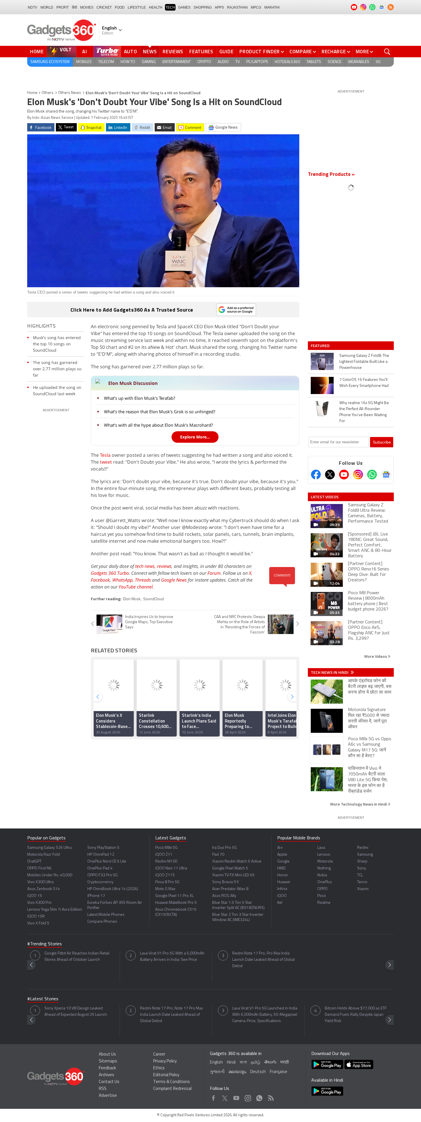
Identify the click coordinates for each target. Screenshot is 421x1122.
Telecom (106, 62)
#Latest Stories (42, 999)
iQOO (282, 896)
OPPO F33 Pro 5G (102, 875)
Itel (279, 903)
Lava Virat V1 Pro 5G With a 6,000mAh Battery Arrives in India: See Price (172, 956)
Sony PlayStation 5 (103, 848)
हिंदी (74, 7)
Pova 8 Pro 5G (167, 882)
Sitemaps (108, 1061)
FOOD (120, 7)
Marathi (272, 7)
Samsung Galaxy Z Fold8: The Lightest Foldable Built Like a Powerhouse (364, 362)
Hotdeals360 (287, 62)
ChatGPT (34, 861)
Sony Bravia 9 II (225, 882)
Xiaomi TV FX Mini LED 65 (233, 875)
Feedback (107, 1068)
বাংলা (243, 1062)
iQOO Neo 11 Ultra (171, 868)
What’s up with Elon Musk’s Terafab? (139, 398)
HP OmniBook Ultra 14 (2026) (112, 889)
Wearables (358, 62)
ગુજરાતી (217, 1072)
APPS (219, 7)
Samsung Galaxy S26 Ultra (49, 848)
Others (48, 93)
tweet (106, 462)
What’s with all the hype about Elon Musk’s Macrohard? (158, 425)
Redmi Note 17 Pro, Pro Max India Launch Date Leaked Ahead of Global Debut (263, 959)
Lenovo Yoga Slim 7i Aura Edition (54, 910)
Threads (143, 580)
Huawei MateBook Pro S (176, 903)
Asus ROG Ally (224, 896)
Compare (301, 51)
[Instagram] (358, 474)
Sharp (362, 861)
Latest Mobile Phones (106, 915)
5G (378, 62)
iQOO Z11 (163, 855)
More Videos (376, 656)
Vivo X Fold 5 (38, 923)
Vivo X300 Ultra (40, 882)
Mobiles (84, 62)
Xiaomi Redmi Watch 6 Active (236, 861)
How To (128, 62)
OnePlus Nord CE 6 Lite (106, 861)
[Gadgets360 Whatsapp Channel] (372, 474)
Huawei (283, 882)
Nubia (322, 875)
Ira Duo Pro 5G (224, 848)
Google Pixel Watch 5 (230, 868)
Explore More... (195, 437)
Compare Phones (102, 922)
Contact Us (109, 1082)
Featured (320, 346)
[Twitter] (330, 474)
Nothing (324, 868)
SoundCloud (153, 599)
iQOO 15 (34, 896)
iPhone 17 (96, 896)
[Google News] (386, 474)
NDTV (32, 7)
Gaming (149, 62)
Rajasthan (237, 7)
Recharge (334, 51)
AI (84, 51)
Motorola (325, 861)
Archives (106, 1075)
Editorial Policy (166, 1075)
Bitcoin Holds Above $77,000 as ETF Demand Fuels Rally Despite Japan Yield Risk (356, 1014)
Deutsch (258, 1072)
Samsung (365, 855)
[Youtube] (344, 474)
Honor (282, 875)
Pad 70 (218, 855)
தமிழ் (255, 1062)
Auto (130, 51)
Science (334, 62)
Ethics (159, 1068)
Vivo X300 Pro (39, 903)
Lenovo (323, 855)
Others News (69, 93)
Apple (282, 855)
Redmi (362, 848)
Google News (174, 580)
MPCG (256, 7)
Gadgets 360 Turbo (110, 573)
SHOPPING (203, 7)
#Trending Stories (44, 944)
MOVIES (86, 7)
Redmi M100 (166, 861)
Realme (323, 903)
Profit (62, 7)
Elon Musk (132, 599)
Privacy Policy (165, 1061)
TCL (360, 875)
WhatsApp (122, 580)
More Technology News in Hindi (359, 804)
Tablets (313, 62)
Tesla (105, 455)
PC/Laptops (257, 62)
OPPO (322, 889)
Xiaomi (363, 889)
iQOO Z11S (165, 875)
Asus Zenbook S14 (43, 889)
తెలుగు (270, 1062)
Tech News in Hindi (330, 672)
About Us (107, 1054)
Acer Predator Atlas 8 (230, 889)
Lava (321, 848)
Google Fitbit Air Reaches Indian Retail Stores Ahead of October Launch (76, 956)
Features (201, 51)
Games (184, 7)
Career (159, 1054)
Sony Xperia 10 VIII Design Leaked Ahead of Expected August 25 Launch (75, 1011)
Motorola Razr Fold (43, 855)
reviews (164, 566)
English (216, 1062)
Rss (270, 1097)
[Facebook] (316, 474)
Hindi (231, 1062)
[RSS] (390, 7)
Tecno (362, 882)
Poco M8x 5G (166, 848)
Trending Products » (331, 174)
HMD (281, 868)
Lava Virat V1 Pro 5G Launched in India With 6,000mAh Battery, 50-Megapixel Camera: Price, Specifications (264, 1014)
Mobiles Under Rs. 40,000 (49, 875)
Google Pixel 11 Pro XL (174, 896)
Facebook (100, 580)
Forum (214, 573)
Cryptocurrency (100, 882)
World (46, 7)
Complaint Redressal (172, 1089)
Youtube (236, 1097)
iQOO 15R (36, 916)
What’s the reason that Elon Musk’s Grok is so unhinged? (159, 411)
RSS (103, 1089)
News (150, 51)
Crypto (204, 62)
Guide (226, 51)
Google (283, 861)
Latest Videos (325, 497)
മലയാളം (237, 1072)
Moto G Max (165, 889)
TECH (170, 7)
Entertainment (176, 62)
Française (278, 1072)
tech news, (146, 566)
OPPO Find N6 (39, 868)
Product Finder (259, 51)
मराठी (284, 1062)
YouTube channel (136, 587)
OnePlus (324, 882)
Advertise (108, 1096)
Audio (223, 62)
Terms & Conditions (171, 1082)
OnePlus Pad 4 (100, 868)
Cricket (104, 7)
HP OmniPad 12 (100, 855)
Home (37, 51)
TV (237, 62)
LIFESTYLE (137, 7)
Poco (321, 896)
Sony (361, 868)
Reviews (173, 51)
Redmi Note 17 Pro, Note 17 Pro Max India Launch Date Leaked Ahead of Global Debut (171, 1014)
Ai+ (280, 848)
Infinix (282, 889)
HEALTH (155, 7)
